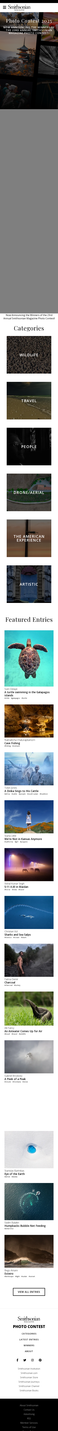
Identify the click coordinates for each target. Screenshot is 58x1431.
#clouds (7, 1082)
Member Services (29, 1422)
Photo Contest (29, 1326)
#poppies (24, 842)
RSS (29, 1418)
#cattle (14, 794)
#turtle (24, 698)
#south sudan (32, 794)
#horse (7, 889)
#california (8, 842)
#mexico (8, 937)
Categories (29, 1333)
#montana (16, 1082)
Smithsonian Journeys (29, 1381)
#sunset (32, 1276)
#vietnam (16, 746)
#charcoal (8, 985)
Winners (29, 1345)
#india (14, 889)
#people (22, 794)
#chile (6, 698)
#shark (23, 937)
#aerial (7, 1176)
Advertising (29, 1414)
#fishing (7, 746)
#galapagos (15, 698)
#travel (21, 889)
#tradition (44, 794)
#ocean (16, 937)
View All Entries (29, 1292)
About (29, 1351)
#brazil (7, 1034)
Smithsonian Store (29, 1377)
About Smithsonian (29, 1405)
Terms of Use (29, 1427)
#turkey (17, 985)
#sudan (24, 1276)
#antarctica (8, 1228)
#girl (16, 842)
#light (17, 1276)
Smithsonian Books (29, 1390)
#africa (7, 794)
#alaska (14, 1176)
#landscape (9, 1276)
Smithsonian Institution (29, 1368)
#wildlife (22, 1034)
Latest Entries (29, 1339)
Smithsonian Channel (29, 1386)
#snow (25, 1082)
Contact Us (29, 1409)
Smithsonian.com (29, 1373)
